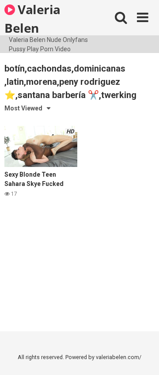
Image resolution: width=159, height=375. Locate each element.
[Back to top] (143, 357)
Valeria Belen (32, 18)
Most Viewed (23, 108)
